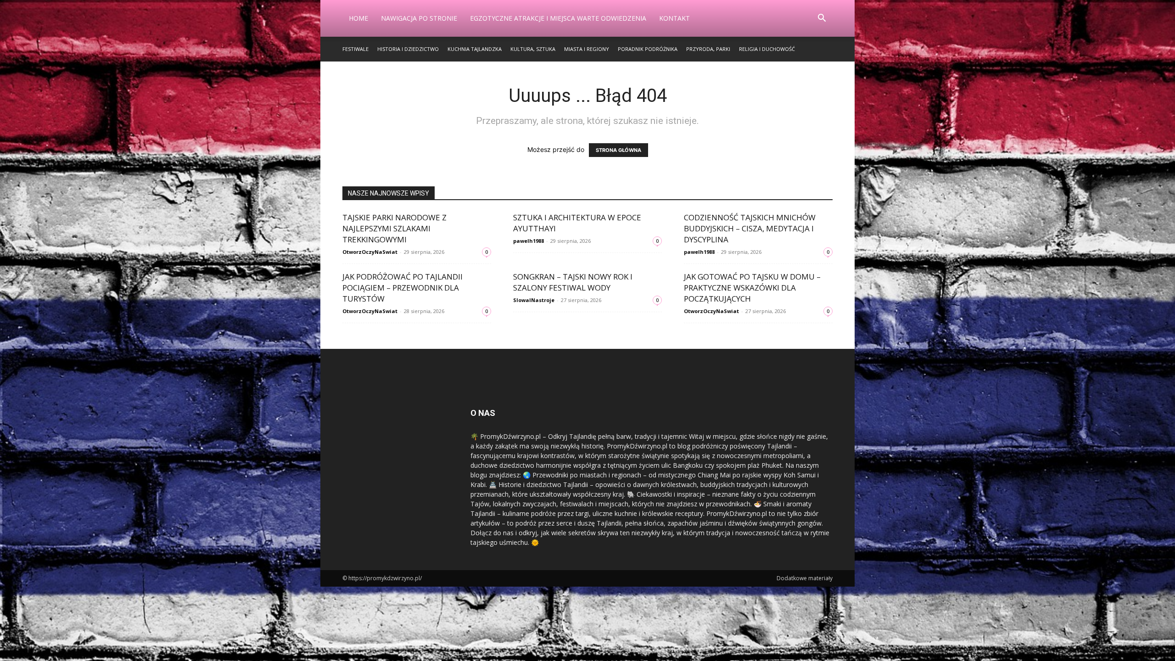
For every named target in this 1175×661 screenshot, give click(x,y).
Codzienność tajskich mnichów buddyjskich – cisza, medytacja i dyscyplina (750, 228)
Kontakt (674, 18)
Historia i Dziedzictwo (408, 48)
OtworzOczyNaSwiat (369, 251)
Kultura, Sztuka (532, 48)
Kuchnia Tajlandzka (475, 48)
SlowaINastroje (533, 300)
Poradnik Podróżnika (647, 48)
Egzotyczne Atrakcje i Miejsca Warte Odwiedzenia (558, 18)
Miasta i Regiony (586, 48)
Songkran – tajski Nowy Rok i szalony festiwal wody (572, 282)
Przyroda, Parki (708, 48)
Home (358, 18)
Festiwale (355, 48)
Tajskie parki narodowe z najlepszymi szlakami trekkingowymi (394, 228)
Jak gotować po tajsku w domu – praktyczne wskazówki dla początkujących (752, 287)
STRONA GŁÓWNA (618, 150)
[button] (822, 19)
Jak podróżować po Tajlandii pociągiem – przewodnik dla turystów (402, 287)
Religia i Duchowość (767, 48)
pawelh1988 (528, 240)
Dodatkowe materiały (805, 578)
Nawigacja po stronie (419, 18)
